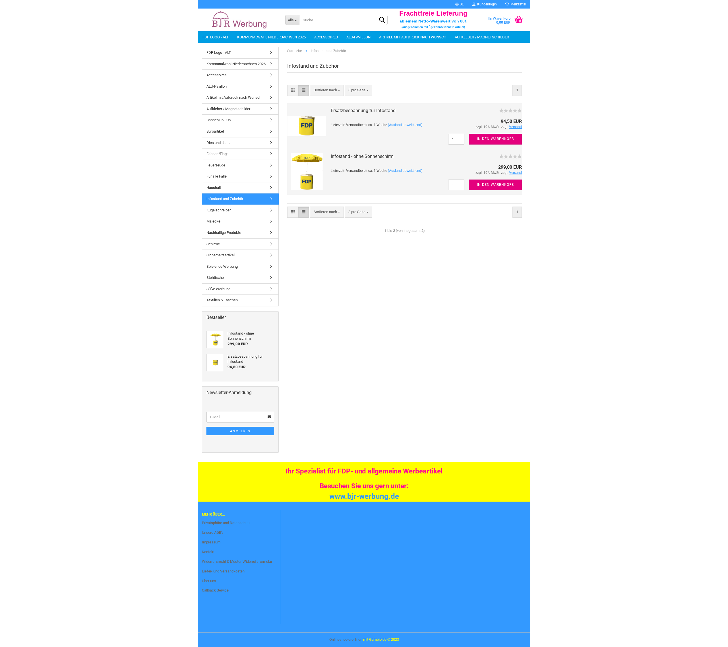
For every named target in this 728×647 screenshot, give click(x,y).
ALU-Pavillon (358, 37)
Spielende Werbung (222, 266)
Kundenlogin (486, 4)
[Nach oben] (15, 638)
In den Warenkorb (495, 139)
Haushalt (213, 188)
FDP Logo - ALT (215, 37)
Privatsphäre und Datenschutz (226, 523)
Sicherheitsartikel (220, 255)
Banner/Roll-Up (218, 120)
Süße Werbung (218, 289)
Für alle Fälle (216, 176)
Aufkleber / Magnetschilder (482, 37)
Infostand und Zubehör (224, 199)
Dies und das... (218, 143)
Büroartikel (215, 131)
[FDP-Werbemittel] (239, 20)
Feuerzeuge (215, 165)
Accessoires (326, 37)
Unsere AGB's (213, 532)
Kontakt (208, 552)
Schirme (213, 244)
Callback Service (215, 590)
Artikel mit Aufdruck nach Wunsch (412, 37)
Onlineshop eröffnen (345, 639)
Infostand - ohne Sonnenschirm (362, 156)
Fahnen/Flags (217, 154)
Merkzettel (517, 4)
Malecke (213, 221)
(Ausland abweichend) (405, 125)
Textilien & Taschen (222, 300)
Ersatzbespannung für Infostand (363, 110)
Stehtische (215, 277)
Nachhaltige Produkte (223, 232)
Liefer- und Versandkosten (223, 571)
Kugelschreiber (218, 210)
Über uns (209, 581)
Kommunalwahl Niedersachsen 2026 (271, 37)
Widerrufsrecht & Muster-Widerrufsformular (237, 561)
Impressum (211, 542)
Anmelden (240, 431)
